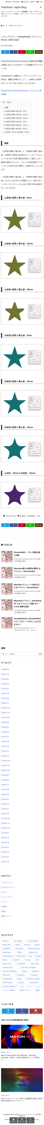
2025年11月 (5, 713)
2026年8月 (5, 669)
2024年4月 (5, 799)
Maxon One (7, 964)
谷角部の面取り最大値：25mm (16, 125)
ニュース (4, 902)
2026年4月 (5, 689)
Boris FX (27, 945)
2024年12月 (5, 761)
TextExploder (7, 979)
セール (29, 986)
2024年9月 (5, 775)
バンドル (38, 986)
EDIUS (19, 952)
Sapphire (35, 971)
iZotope (27, 960)
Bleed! (17, 945)
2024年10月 (5, 770)
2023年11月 (5, 823)
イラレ (38, 516)
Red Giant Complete (28, 967)
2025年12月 (5, 708)
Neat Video (35, 964)
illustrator (23, 516)
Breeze (37, 945)
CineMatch (6, 948)
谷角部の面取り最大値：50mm (15, 129)
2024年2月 (5, 809)
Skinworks (20, 975)
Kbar (37, 960)
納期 (37, 990)
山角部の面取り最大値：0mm (15, 111)
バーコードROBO (9, 990)
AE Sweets (18, 941)
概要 (6, 107)
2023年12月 (5, 818)
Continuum (19, 948)
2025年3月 (5, 746)
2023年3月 (5, 852)
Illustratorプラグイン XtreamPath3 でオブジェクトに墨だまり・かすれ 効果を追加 (27, 604)
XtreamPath (31, 516)
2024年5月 (5, 794)
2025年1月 (5, 756)
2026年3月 (5, 693)
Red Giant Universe (10, 971)
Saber (24, 971)
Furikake (38, 956)
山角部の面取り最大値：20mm (16, 114)
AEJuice (5, 941)
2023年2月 (5, 857)
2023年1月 (5, 862)
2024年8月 (5, 780)
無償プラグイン (6, 916)
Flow (30, 956)
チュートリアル (6, 897)
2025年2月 (5, 751)
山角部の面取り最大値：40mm (16, 118)
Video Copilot (7, 982)
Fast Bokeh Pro (8, 956)
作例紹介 (4, 906)
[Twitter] (5, 52)
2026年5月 (5, 684)
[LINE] (30, 52)
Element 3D (33, 952)
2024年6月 (5, 790)
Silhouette (6, 975)
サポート (4, 892)
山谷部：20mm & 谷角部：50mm (16, 132)
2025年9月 (5, 722)
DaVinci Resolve (34, 948)
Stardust (34, 975)
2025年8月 (5, 727)
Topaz (19, 979)
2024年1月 (5, 814)
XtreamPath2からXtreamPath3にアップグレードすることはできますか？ (27, 621)
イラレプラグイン (17, 25)
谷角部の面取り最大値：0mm (15, 122)
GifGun (5, 960)
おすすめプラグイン (8, 887)
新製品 (3, 911)
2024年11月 (5, 765)
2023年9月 (5, 833)
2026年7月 (5, 674)
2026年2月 (5, 698)
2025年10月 (5, 717)
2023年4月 (5, 847)
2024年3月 (5, 804)
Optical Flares (8, 967)
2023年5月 (5, 842)
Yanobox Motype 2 (9, 986)
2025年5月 (5, 737)
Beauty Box (7, 945)
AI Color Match (33, 941)
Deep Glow (7, 952)
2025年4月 (5, 741)
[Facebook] (13, 52)
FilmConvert (21, 956)
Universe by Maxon (33, 979)
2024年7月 (5, 785)
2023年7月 (5, 838)
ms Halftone (20, 964)
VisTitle (21, 982)
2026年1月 (5, 703)
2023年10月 (5, 828)
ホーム (5, 25)
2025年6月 (5, 732)
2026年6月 (5, 679)
